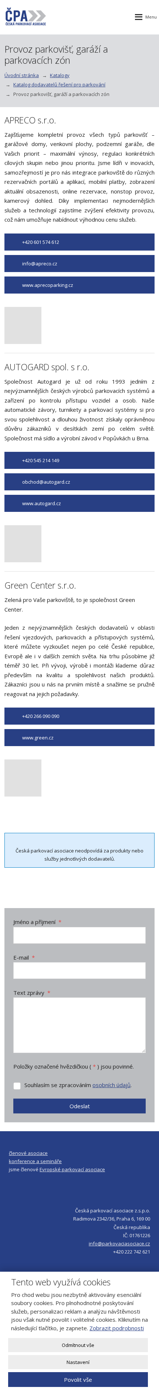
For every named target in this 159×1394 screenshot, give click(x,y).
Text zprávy (31, 992)
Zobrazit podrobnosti (116, 1328)
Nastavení (78, 1362)
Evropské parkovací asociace (72, 1169)
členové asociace (28, 1153)
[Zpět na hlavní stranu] (26, 17)
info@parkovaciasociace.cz (119, 1243)
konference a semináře (35, 1161)
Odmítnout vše (78, 1345)
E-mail (24, 957)
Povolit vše (78, 1379)
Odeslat (80, 1106)
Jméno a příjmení (37, 922)
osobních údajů (111, 1085)
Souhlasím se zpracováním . (78, 1085)
